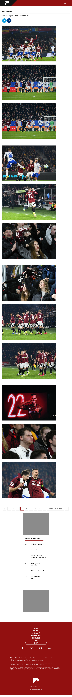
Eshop (36, 643)
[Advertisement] (36, 524)
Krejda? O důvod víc (37, 544)
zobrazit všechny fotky (55, 509)
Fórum (36, 629)
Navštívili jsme (36, 636)
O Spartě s (36, 640)
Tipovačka (36, 631)
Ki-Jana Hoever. (36, 550)
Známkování (36, 633)
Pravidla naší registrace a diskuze (24, 669)
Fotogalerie (36, 638)
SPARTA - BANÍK (7, 11)
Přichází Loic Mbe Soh (38, 571)
